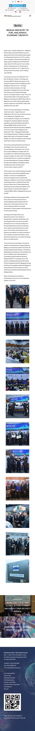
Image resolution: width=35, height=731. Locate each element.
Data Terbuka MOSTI (9, 673)
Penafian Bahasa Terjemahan (12, 684)
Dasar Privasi (7, 675)
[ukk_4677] (17, 337)
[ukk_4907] (17, 502)
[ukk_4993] (17, 584)
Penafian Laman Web (9, 682)
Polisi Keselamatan (9, 680)
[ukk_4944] (17, 529)
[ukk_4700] (17, 392)
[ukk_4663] (17, 310)
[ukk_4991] (17, 556)
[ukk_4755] (17, 419)
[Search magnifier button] (24, 5)
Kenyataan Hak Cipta (9, 678)
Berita (17, 25)
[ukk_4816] (17, 474)
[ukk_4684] (17, 364)
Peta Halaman (8, 686)
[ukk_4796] (17, 447)
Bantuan (6, 689)
